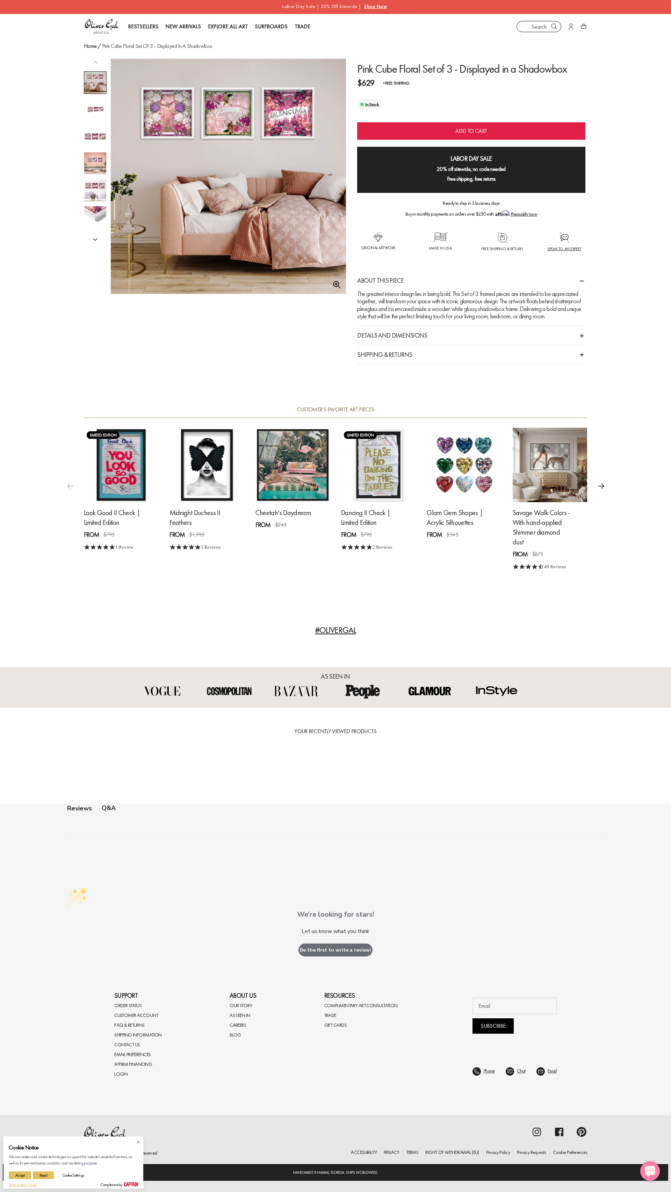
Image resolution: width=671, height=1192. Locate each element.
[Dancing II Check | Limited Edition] (378, 465)
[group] (228, 185)
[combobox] (539, 26)
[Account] (571, 26)
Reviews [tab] (79, 808)
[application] (650, 1171)
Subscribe (493, 1026)
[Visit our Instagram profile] (536, 1131)
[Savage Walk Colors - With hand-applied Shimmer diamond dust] (550, 465)
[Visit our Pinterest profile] (581, 1131)
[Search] (554, 26)
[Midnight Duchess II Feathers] (206, 465)
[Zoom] (335, 285)
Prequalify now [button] (524, 214)
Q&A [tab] (109, 808)
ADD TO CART (471, 131)
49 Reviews (555, 566)
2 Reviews (382, 547)
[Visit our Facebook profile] (559, 1131)
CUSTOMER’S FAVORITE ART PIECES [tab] (336, 409)
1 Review (124, 547)
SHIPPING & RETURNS (384, 355)
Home (90, 46)
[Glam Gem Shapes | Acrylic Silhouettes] (464, 465)
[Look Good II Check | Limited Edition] (121, 465)
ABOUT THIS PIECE (380, 280)
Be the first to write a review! (335, 950)
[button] (95, 239)
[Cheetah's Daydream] (292, 465)
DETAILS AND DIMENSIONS (392, 335)
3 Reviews (211, 547)
